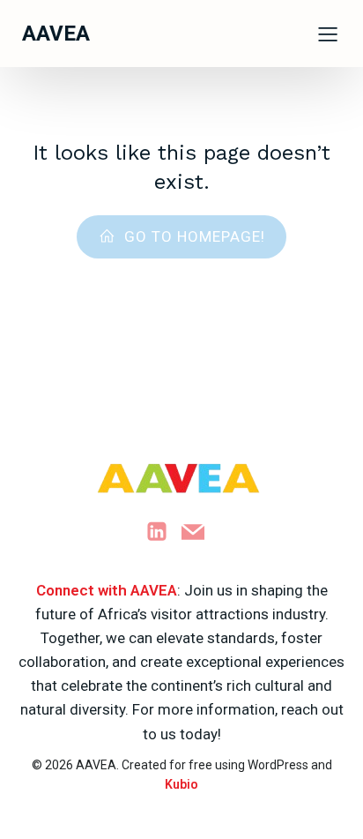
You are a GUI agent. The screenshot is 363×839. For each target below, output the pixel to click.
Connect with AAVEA (106, 590)
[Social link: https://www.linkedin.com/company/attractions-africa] (163, 531)
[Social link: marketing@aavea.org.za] (200, 531)
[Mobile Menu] (328, 33)
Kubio (181, 784)
